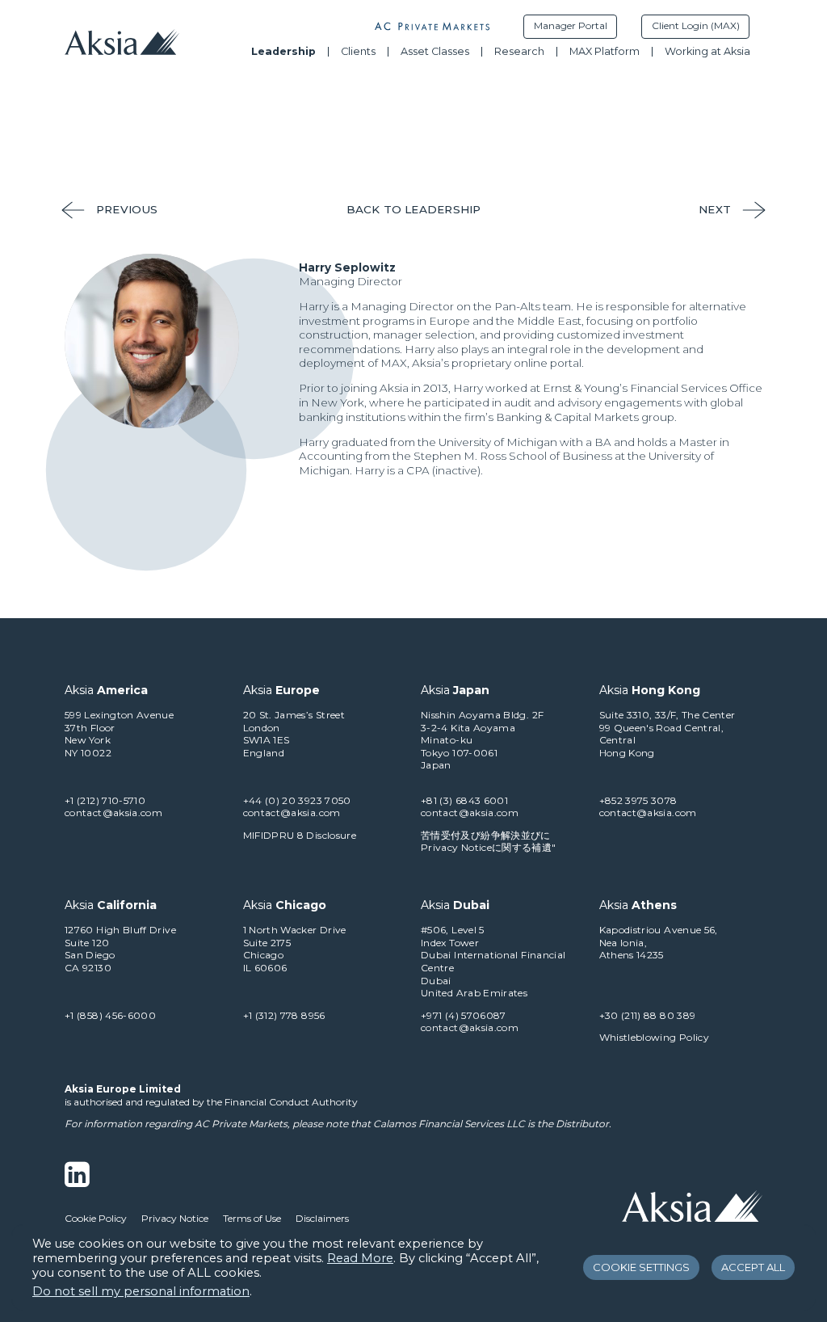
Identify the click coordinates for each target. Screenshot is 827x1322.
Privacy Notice (174, 1218)
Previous (127, 209)
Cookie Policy (96, 1218)
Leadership (283, 51)
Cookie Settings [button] (641, 1267)
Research (519, 51)
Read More (360, 1258)
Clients (358, 51)
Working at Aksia (707, 51)
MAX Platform (604, 51)
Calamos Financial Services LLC (449, 1124)
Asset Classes (435, 51)
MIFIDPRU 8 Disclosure (300, 835)
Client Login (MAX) (696, 25)
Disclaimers (322, 1218)
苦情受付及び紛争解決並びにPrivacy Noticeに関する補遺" (488, 841)
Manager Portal (570, 25)
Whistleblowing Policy (654, 1037)
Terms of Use (252, 1218)
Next (715, 209)
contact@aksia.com (113, 812)
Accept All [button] (753, 1267)
